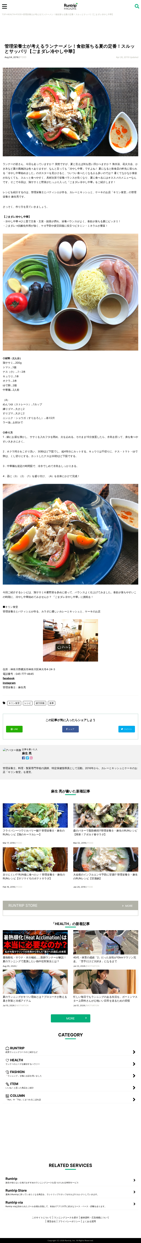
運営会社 (51, 1221)
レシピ (27, 703)
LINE (16, 729)
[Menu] (4, 6)
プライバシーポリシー (69, 1221)
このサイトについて (42, 1217)
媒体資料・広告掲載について (95, 1217)
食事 (51, 703)
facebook (9, 678)
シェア (71, 729)
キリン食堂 (14, 703)
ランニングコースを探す (66, 1217)
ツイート (128, 729)
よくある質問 (89, 1221)
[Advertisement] (70, 31)
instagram (9, 682)
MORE (129, 905)
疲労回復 (40, 703)
